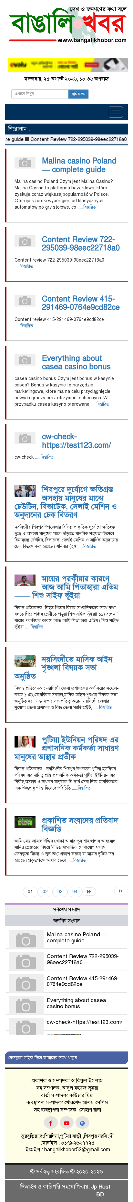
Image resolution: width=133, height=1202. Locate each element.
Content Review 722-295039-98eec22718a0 (72, 139)
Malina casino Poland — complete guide (79, 165)
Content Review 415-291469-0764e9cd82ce (81, 303)
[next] (89, 891)
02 (45, 892)
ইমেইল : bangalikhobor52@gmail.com (67, 1149)
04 (74, 892)
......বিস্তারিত (86, 207)
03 (60, 892)
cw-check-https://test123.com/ (76, 441)
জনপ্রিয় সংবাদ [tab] (66, 921)
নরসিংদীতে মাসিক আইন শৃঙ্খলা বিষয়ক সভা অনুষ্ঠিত (63, 667)
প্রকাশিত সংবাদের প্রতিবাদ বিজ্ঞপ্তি (80, 825)
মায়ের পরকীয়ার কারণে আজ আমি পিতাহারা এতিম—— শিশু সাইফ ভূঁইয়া (66, 587)
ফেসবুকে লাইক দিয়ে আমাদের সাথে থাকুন (42, 1057)
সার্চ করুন (78, 94)
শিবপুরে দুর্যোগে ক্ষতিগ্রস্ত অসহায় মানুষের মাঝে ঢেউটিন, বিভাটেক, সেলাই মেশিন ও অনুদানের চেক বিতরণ (66, 502)
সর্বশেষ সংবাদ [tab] (66, 909)
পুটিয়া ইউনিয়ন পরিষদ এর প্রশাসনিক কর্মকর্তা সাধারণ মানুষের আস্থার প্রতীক (67, 748)
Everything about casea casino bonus (76, 362)
